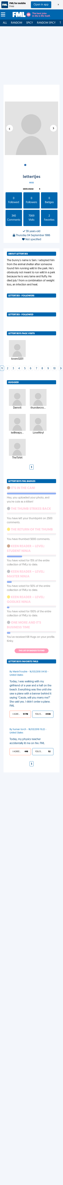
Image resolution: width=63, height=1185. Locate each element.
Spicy (29, 23)
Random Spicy (46, 23)
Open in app (41, 4)
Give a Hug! (28, 189)
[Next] (61, 369)
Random (16, 23)
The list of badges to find (32, 651)
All (5, 23)
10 (54, 368)
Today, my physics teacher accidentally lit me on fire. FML (27, 741)
